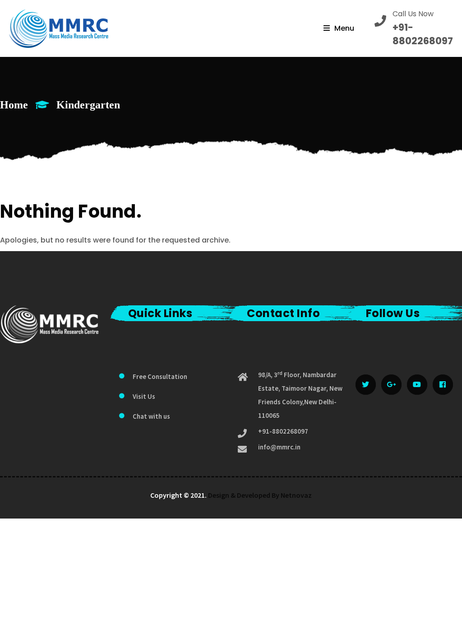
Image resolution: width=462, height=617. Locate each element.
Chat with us (151, 416)
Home (14, 105)
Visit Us (144, 396)
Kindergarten (88, 105)
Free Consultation (160, 376)
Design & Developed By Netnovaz (260, 495)
